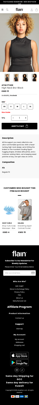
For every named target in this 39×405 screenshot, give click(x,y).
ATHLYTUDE (7, 85)
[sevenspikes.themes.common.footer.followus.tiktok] (22, 370)
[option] (19, 3)
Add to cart (17, 126)
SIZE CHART (19, 286)
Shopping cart (36, 9)
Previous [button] (1, 3)
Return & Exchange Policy (19, 289)
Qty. (4, 118)
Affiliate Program (19, 307)
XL (30, 106)
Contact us (19, 318)
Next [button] (37, 3)
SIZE (3, 102)
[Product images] (9, 209)
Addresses (19, 342)
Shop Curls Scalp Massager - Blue (9, 227)
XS (4, 106)
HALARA (21, 223)
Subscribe (33, 273)
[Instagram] (17, 370)
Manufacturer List (19, 301)
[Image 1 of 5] (25, 209)
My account (19, 339)
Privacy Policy (19, 292)
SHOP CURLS (7, 223)
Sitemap (19, 329)
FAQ (19, 295)
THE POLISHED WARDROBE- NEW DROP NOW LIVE (19, 3)
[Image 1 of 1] (9, 209)
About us (19, 298)
